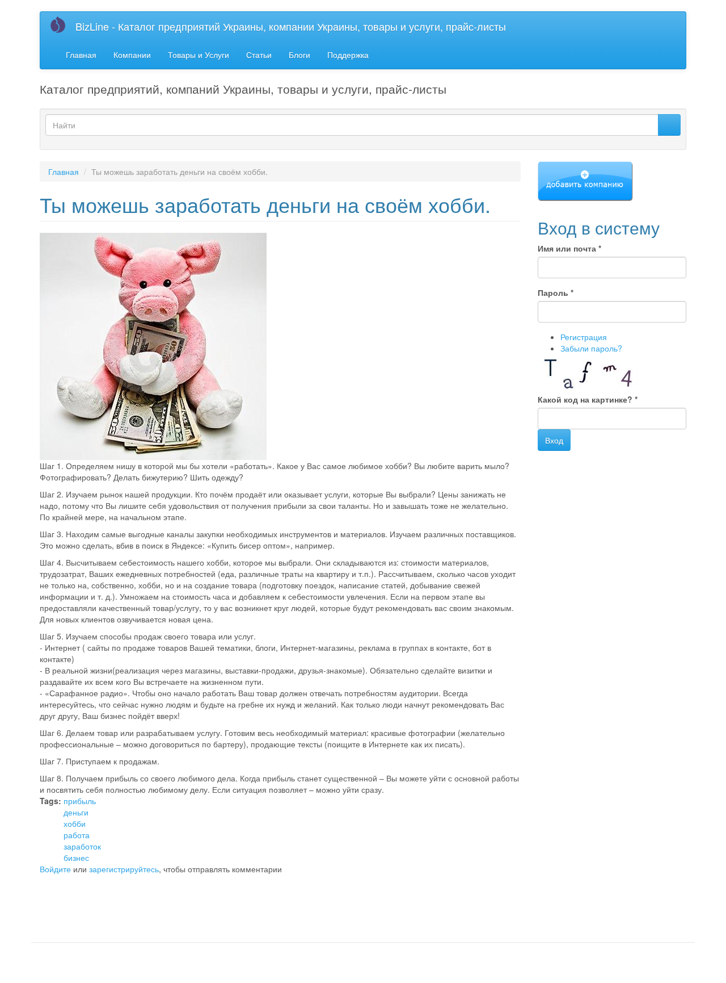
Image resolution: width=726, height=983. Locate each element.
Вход (554, 440)
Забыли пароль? (591, 348)
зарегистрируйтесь (124, 869)
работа (77, 834)
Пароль (555, 292)
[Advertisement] (172, 897)
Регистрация (583, 336)
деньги (76, 812)
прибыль (80, 800)
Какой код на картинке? (588, 399)
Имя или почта (569, 248)
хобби (75, 823)
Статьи (259, 54)
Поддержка (348, 54)
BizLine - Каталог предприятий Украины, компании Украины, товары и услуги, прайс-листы (290, 26)
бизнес (76, 857)
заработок (82, 846)
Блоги (299, 54)
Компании (132, 54)
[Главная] (62, 24)
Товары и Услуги (198, 54)
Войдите (55, 869)
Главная (81, 54)
